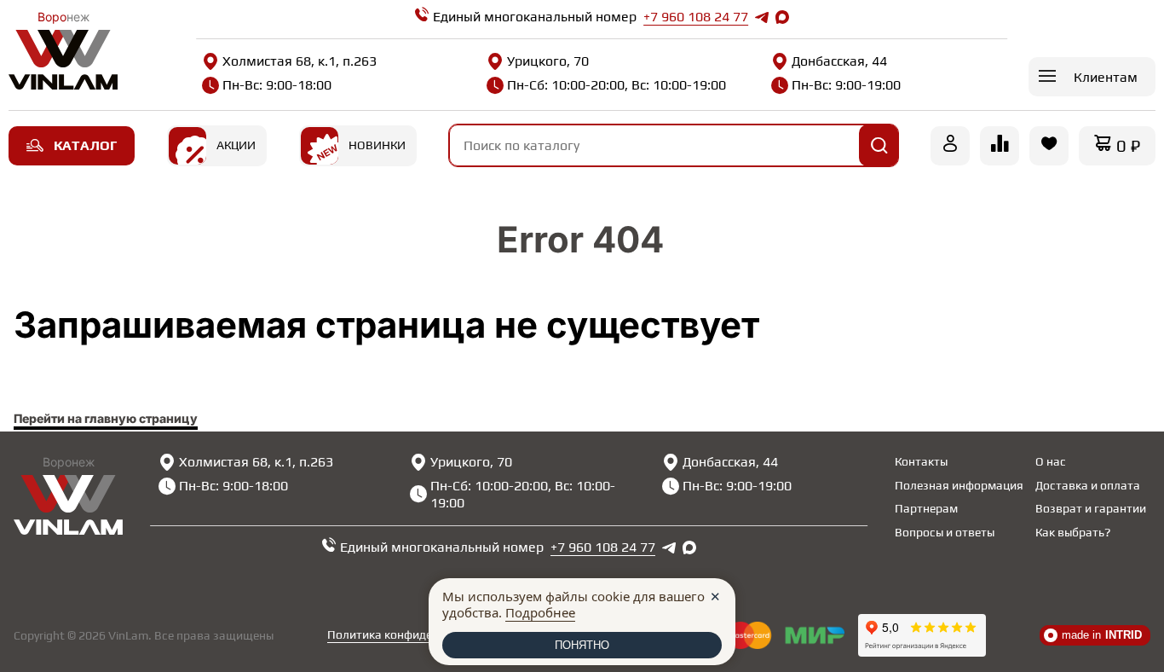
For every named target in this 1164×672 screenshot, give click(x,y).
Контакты (921, 461)
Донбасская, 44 (839, 61)
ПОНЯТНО (582, 645)
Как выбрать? (1072, 532)
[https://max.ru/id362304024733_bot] (689, 547)
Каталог (85, 145)
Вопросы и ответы (944, 532)
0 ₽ (1128, 145)
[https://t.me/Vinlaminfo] (762, 17)
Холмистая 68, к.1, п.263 (299, 61)
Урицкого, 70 (548, 61)
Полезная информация (959, 485)
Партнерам (926, 508)
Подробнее (540, 612)
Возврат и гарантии (1090, 508)
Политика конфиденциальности (415, 634)
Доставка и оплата (1087, 485)
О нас (1050, 461)
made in (1102, 635)
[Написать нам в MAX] (782, 17)
